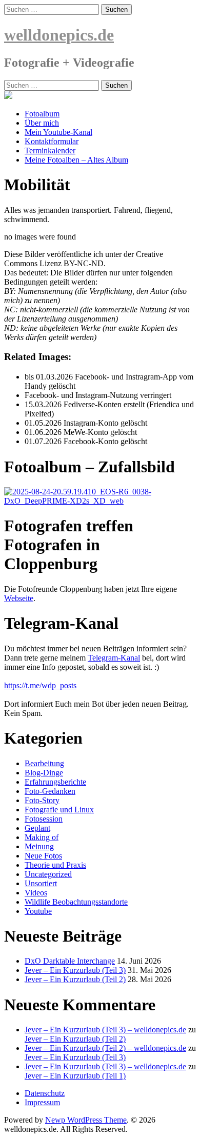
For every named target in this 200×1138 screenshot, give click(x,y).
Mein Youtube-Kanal (58, 132)
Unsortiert (41, 883)
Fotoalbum (42, 113)
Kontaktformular (51, 141)
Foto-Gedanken (50, 791)
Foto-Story (42, 800)
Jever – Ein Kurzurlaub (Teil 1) (75, 1075)
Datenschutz (45, 1093)
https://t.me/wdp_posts (40, 685)
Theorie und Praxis (55, 865)
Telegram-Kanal (114, 657)
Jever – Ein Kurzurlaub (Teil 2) (75, 979)
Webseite (18, 598)
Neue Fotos (43, 855)
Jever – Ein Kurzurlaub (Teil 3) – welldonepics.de (105, 1029)
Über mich (42, 122)
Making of (41, 837)
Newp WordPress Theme (86, 1119)
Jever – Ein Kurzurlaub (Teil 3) (75, 970)
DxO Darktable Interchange (70, 960)
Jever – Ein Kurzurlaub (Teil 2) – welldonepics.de (105, 1048)
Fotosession (44, 818)
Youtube (38, 911)
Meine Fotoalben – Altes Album (76, 159)
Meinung (39, 846)
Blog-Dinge (44, 772)
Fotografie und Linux (59, 809)
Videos (36, 892)
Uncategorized (48, 874)
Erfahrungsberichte (55, 781)
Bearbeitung (44, 763)
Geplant (37, 828)
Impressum (42, 1102)
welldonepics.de (59, 35)
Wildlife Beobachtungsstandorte (76, 901)
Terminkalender (50, 150)
